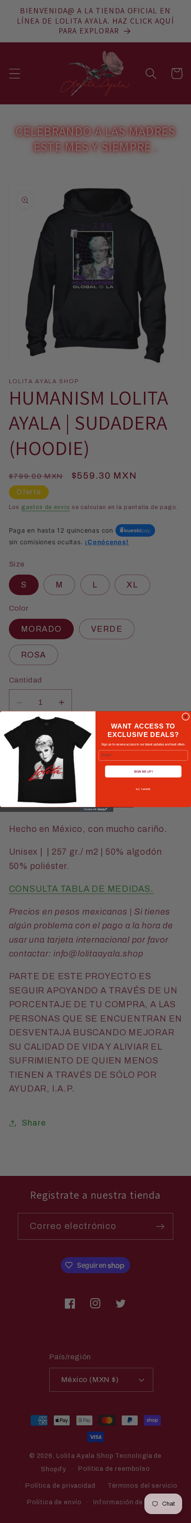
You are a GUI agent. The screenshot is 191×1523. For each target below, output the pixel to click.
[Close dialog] (185, 716)
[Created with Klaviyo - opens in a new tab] (95, 809)
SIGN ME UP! (143, 771)
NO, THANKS (143, 789)
